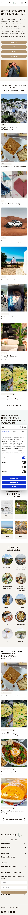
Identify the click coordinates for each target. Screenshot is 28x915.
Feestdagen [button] (6, 847)
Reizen (14, 51)
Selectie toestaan (14, 482)
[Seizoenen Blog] (8, 3)
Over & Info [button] (6, 895)
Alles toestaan (14, 478)
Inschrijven (14, 892)
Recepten (14, 42)
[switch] (24, 462)
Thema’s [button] (4, 863)
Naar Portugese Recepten (14, 819)
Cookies (3, 907)
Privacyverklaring (13, 907)
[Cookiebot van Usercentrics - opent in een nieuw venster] (20, 427)
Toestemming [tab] (5, 431)
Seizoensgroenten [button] (9, 867)
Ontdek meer (14, 405)
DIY (14, 47)
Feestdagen (14, 56)
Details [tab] (14, 431)
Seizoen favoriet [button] (8, 857)
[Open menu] (21, 3)
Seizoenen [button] (5, 844)
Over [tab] (23, 431)
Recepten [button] (5, 853)
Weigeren (14, 486)
